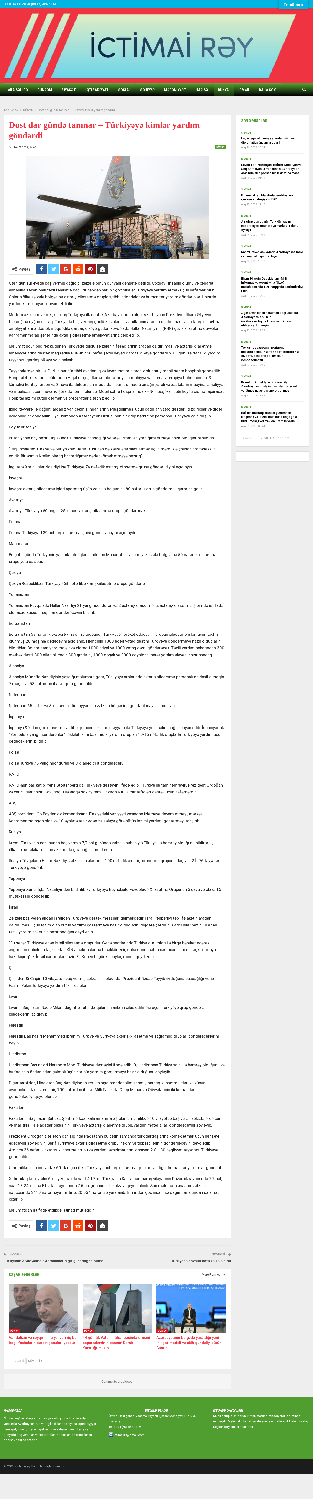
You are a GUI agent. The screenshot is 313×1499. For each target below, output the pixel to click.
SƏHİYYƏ (147, 90)
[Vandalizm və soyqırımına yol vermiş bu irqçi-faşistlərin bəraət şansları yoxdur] (43, 1308)
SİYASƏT (68, 90)
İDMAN (243, 90)
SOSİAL (124, 90)
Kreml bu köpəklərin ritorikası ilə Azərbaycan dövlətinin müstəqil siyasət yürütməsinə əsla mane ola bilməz (269, 386)
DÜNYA (223, 90)
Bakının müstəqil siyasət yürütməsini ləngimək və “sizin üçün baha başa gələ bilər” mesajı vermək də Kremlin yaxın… (269, 417)
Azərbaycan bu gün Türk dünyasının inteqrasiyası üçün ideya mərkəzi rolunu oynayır (269, 226)
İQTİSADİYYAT (97, 90)
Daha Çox (267, 90)
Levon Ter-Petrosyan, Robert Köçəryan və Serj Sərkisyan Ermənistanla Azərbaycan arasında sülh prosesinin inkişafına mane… (271, 169)
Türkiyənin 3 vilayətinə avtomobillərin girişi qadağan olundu (55, 1261)
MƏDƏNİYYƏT (175, 90)
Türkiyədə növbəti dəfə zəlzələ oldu (201, 1261)
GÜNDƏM (44, 90)
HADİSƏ (202, 90)
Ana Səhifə (18, 90)
